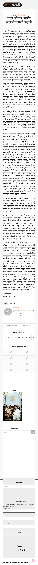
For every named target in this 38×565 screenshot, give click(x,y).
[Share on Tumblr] (22, 337)
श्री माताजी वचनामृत (19, 15)
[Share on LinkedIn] (19, 337)
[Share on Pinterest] (15, 337)
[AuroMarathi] (12, 4)
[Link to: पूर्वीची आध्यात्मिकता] (11, 358)
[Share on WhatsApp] (12, 337)
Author (6, 303)
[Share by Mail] (33, 337)
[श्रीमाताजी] (8, 315)
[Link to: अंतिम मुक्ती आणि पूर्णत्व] (27, 358)
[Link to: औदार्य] (11, 370)
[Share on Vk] (26, 337)
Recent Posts (14, 303)
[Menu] (32, 4)
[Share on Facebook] (5, 337)
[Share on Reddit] (30, 337)
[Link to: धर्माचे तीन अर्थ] (27, 370)
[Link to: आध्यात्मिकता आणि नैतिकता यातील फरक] (11, 352)
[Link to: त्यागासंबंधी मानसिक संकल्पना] (27, 364)
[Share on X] (8, 337)
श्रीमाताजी (28, 326)
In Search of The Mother (20, 562)
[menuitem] (32, 4)
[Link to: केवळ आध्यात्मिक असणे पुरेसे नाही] (11, 364)
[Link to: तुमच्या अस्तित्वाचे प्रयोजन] (27, 352)
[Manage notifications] (33, 560)
